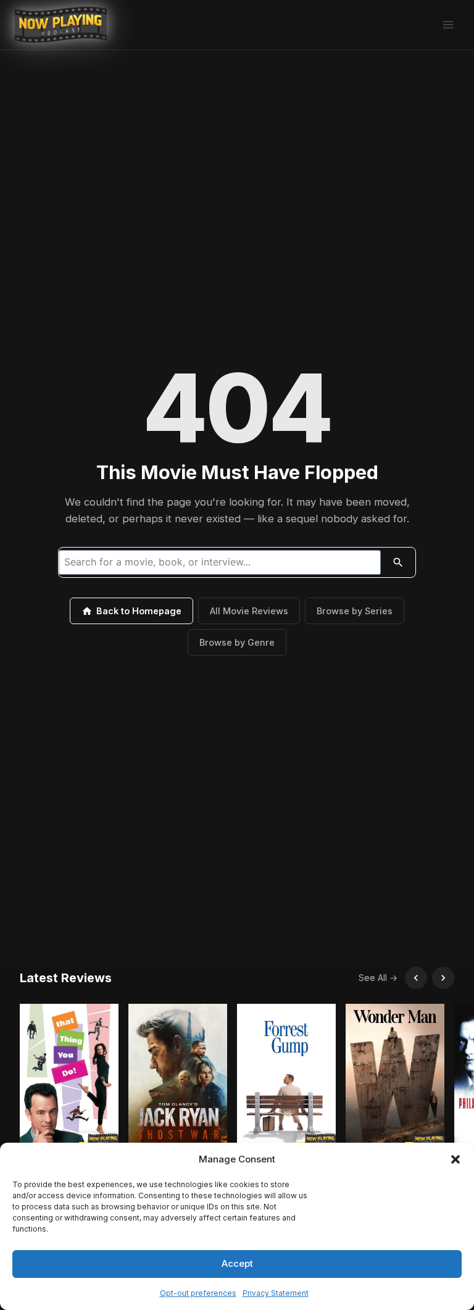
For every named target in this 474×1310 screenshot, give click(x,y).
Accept (237, 1263)
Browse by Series (355, 611)
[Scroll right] (443, 978)
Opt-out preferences (198, 1293)
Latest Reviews (66, 977)
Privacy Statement (276, 1293)
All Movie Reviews (249, 611)
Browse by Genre (237, 642)
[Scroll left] (416, 978)
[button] (455, 1159)
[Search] (398, 562)
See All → (378, 977)
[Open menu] (447, 24)
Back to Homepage (138, 611)
